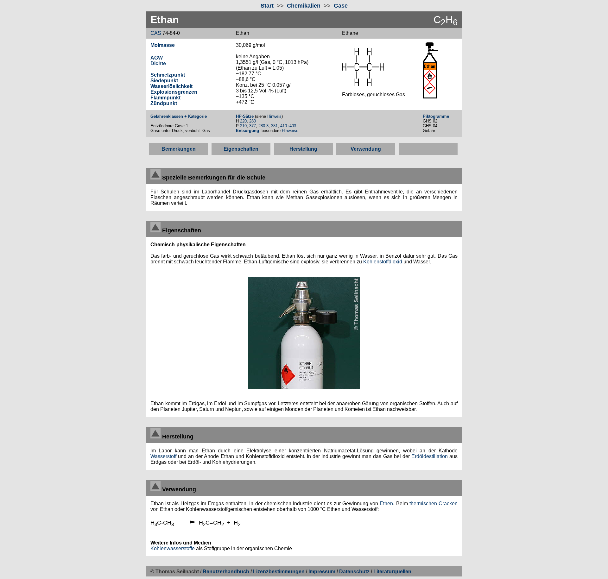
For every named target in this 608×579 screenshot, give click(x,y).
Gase (341, 6)
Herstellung (303, 149)
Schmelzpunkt (167, 75)
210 (243, 125)
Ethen (386, 503)
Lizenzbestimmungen (279, 571)
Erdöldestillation (429, 456)
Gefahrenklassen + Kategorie (178, 116)
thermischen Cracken (433, 503)
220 (243, 121)
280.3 (263, 125)
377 (252, 125)
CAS (155, 33)
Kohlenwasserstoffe (172, 548)
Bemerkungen (179, 149)
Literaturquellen (392, 571)
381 (274, 125)
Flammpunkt (165, 97)
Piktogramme (436, 116)
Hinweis (274, 116)
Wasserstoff (163, 456)
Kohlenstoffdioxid (382, 261)
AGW (156, 57)
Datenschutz (355, 571)
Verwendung (366, 149)
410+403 (288, 125)
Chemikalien (303, 6)
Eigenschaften (241, 149)
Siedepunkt (164, 80)
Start (267, 6)
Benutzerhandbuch (226, 571)
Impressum (321, 571)
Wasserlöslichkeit (171, 86)
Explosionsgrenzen (173, 92)
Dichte (158, 63)
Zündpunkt (163, 103)
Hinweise (291, 130)
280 (252, 121)
